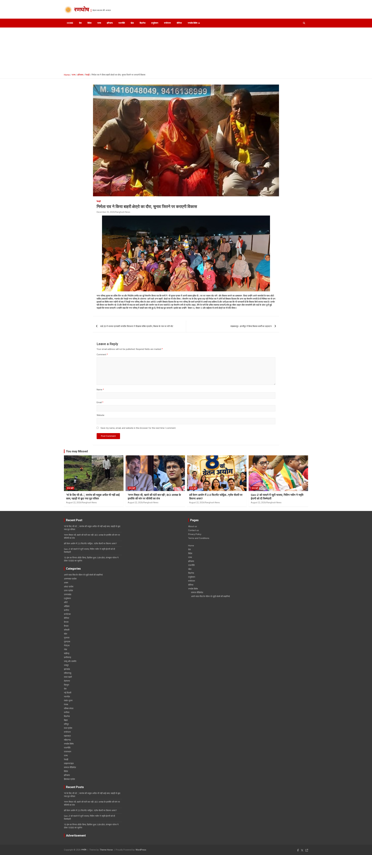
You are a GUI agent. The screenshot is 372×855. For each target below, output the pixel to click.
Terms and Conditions (198, 538)
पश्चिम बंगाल (68, 708)
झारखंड (67, 669)
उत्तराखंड (67, 594)
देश (80, 23)
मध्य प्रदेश (68, 728)
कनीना (66, 610)
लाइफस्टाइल (69, 763)
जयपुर (66, 665)
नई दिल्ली (67, 692)
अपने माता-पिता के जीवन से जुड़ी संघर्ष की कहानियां (83, 575)
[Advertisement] (186, 49)
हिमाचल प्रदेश (69, 779)
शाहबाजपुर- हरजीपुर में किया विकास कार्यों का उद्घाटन (251, 326)
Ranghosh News (122, 212)
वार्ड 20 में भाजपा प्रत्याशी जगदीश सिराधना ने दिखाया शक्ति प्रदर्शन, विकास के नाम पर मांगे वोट (136, 326)
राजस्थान (67, 751)
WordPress (141, 849)
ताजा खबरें (70, 488)
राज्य (99, 23)
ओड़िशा (66, 606)
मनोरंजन (167, 23)
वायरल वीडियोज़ (70, 767)
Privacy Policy (194, 534)
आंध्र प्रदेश (68, 586)
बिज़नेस (142, 23)
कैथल (66, 626)
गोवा (65, 649)
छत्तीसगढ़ (67, 657)
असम (66, 582)
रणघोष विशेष (192, 23)
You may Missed (77, 451)
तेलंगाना (67, 681)
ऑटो (66, 602)
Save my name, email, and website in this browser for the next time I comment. (138, 428)
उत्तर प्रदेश (68, 590)
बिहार (66, 720)
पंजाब (66, 704)
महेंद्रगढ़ (67, 740)
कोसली (66, 630)
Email (100, 402)
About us (192, 526)
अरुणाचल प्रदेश (70, 578)
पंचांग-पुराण (68, 700)
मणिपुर (66, 724)
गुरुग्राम (67, 641)
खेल (132, 23)
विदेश (89, 23)
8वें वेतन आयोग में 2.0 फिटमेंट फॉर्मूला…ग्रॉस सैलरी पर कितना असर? (90, 543)
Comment (102, 354)
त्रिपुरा (66, 685)
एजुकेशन (154, 23)
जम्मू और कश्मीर (70, 661)
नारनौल (67, 696)
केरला (66, 622)
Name (100, 389)
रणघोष (81, 10)
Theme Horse (106, 849)
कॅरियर (179, 23)
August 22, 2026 (73, 502)
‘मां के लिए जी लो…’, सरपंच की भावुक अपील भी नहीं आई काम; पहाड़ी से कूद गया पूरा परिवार (93, 496)
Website (100, 415)
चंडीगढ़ (66, 653)
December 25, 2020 (106, 212)
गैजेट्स (66, 645)
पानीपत (66, 712)
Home (70, 23)
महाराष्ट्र (67, 736)
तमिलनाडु (67, 673)
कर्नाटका (67, 614)
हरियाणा (110, 23)
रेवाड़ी (99, 201)
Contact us (193, 530)
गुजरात (66, 637)
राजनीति (121, 23)
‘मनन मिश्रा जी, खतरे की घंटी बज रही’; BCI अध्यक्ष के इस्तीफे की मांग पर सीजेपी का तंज (154, 496)
